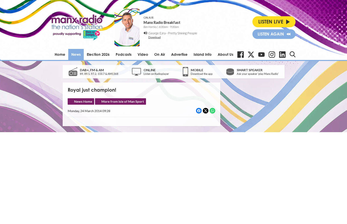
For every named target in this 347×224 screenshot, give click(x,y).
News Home (83, 101)
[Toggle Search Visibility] (293, 54)
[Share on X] (205, 111)
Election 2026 (98, 54)
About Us (225, 54)
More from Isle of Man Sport (122, 101)
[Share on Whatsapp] (212, 111)
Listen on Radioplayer (156, 73)
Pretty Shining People (182, 33)
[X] (251, 54)
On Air (159, 54)
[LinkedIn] (282, 54)
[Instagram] (272, 54)
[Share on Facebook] (199, 111)
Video (143, 54)
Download (154, 37)
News (76, 54)
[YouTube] (261, 54)
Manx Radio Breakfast (162, 22)
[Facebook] (240, 54)
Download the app (202, 73)
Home (60, 54)
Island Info (203, 54)
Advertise (179, 54)
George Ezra (157, 33)
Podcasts (124, 54)
